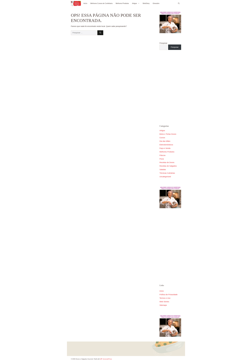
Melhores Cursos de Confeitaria (101, 3)
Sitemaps (163, 305)
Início (85, 3)
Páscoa (162, 155)
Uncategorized (165, 177)
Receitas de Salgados (168, 166)
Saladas (162, 170)
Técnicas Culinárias (167, 173)
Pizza (161, 159)
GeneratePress (107, 359)
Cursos (162, 138)
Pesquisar (163, 43)
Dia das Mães (164, 141)
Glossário (156, 3)
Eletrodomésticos (166, 145)
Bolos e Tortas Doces (167, 134)
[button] (178, 3)
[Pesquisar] (100, 32)
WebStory (146, 3)
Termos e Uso (164, 298)
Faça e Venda (164, 148)
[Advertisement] (170, 87)
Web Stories (164, 302)
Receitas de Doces (166, 162)
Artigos (134, 3)
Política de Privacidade (168, 295)
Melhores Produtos (122, 3)
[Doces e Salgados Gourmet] (76, 3)
